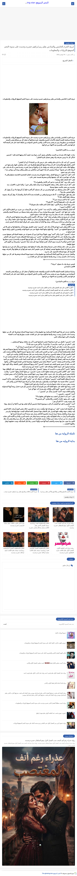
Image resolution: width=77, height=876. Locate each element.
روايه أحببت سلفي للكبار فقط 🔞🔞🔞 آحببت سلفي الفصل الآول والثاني (46, 663)
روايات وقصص (69, 43)
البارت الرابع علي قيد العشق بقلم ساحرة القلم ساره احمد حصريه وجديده (51, 293)
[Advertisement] (38, 24)
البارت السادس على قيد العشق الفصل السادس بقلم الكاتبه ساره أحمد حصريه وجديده (47, 290)
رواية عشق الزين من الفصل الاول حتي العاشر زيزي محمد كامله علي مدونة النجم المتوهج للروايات (39, 723)
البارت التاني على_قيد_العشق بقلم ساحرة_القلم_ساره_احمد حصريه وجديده (50, 295)
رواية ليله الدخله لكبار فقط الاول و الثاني (55, 683)
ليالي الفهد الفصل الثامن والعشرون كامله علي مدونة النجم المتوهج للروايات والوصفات (42, 653)
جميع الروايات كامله (60, 633)
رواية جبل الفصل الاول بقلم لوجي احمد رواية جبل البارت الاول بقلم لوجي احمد (45, 673)
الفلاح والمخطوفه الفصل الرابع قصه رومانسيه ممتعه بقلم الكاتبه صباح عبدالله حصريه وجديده (13, 550)
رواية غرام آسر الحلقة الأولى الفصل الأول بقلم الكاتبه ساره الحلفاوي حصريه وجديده (65, 550)
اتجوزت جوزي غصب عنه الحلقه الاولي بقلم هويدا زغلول (51, 713)
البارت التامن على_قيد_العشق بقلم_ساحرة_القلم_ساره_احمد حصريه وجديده (50, 287)
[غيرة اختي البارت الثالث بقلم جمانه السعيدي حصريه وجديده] (13, 514)
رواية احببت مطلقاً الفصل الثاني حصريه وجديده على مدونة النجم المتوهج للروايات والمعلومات (40, 703)
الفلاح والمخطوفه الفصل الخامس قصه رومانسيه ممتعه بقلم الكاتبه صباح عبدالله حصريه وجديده (39, 550)
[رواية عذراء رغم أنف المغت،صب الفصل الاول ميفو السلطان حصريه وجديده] (63, 514)
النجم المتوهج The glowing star (33, 2)
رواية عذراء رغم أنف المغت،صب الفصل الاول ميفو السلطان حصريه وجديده (64, 525)
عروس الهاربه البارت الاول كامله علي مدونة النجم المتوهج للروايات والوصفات (45, 643)
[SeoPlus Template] (75, 873)
